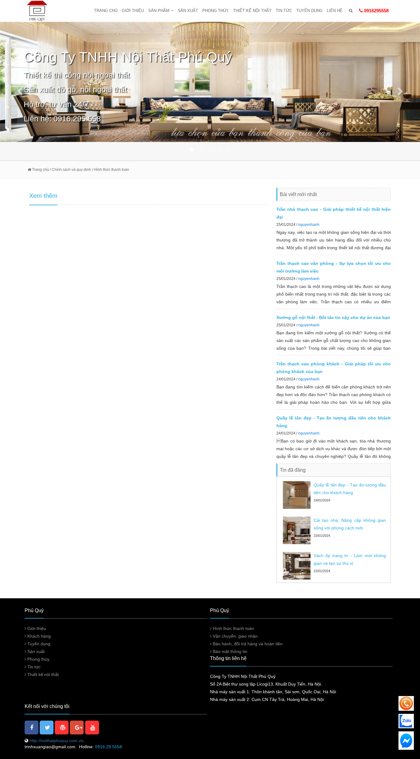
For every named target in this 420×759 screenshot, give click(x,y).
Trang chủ (105, 10)
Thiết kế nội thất (252, 10)
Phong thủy (215, 10)
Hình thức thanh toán (233, 628)
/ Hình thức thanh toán (110, 169)
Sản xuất (188, 10)
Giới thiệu (133, 10)
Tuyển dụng (309, 10)
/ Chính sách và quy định (70, 169)
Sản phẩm (158, 10)
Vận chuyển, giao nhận (235, 636)
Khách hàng (38, 636)
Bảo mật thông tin (229, 651)
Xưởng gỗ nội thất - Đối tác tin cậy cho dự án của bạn (333, 317)
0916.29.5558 (108, 746)
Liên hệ (335, 10)
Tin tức (284, 10)
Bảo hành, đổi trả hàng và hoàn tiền (247, 643)
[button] (31, 91)
